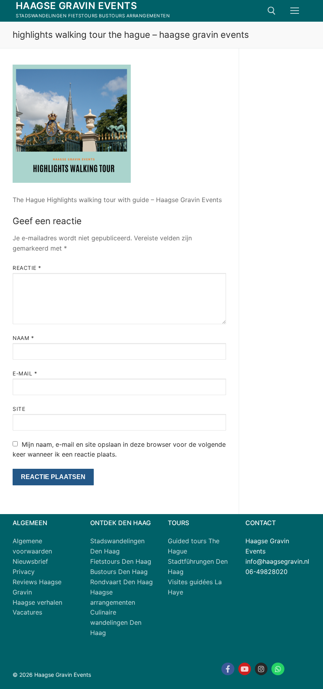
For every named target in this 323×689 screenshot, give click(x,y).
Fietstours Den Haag (120, 561)
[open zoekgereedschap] (271, 11)
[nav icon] (294, 11)
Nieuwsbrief (30, 561)
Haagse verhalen (37, 602)
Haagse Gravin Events (76, 5)
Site (19, 409)
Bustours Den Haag (119, 572)
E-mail (25, 373)
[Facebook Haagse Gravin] (227, 669)
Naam (23, 338)
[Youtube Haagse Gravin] (244, 669)
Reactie (27, 268)
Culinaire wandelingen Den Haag (115, 622)
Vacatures (27, 612)
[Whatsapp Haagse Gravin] (277, 669)
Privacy (24, 572)
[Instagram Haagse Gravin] (261, 669)
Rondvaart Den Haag (121, 582)
